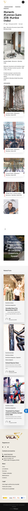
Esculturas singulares (11, 305)
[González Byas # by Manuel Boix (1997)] (14, 298)
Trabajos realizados (7, 473)
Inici (5, 27)
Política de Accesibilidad (8, 488)
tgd (6, 24)
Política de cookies (6, 486)
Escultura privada (9, 6)
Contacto (4, 477)
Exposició (18, 357)
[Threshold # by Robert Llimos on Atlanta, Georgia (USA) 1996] (14, 401)
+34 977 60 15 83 (8, 454)
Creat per (11, 508)
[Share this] (5, 229)
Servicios (4, 471)
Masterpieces (5, 475)
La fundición (5, 468)
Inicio (3, 466)
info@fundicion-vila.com (10, 456)
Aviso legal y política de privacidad (10, 484)
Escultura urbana (9, 302)
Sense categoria (9, 359)
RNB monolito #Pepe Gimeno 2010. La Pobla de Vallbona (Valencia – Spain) (14, 248)
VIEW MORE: (7, 83)
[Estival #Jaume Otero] (14, 349)
